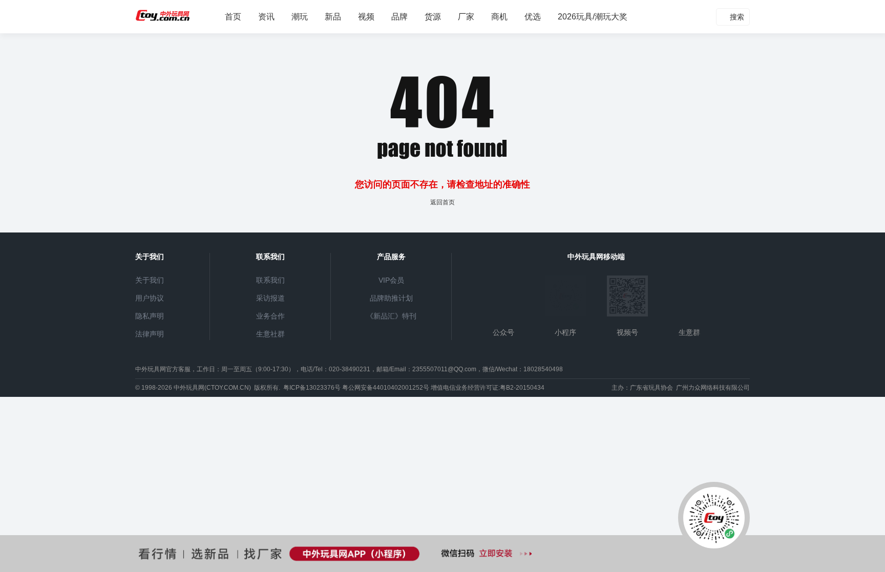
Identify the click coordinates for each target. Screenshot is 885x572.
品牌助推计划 (391, 298)
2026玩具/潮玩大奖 (592, 16)
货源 (433, 16)
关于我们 (149, 280)
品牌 (399, 16)
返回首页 (442, 202)
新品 (333, 16)
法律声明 (149, 334)
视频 (366, 16)
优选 (532, 16)
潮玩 (299, 16)
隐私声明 (149, 316)
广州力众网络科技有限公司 (713, 387)
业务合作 (270, 316)
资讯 (266, 16)
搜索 (736, 17)
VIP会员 (391, 280)
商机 (499, 16)
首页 (233, 16)
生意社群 (270, 334)
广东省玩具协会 (651, 387)
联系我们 (270, 280)
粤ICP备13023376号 (312, 387)
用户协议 (149, 298)
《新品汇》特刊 (391, 316)
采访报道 (270, 298)
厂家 (466, 16)
